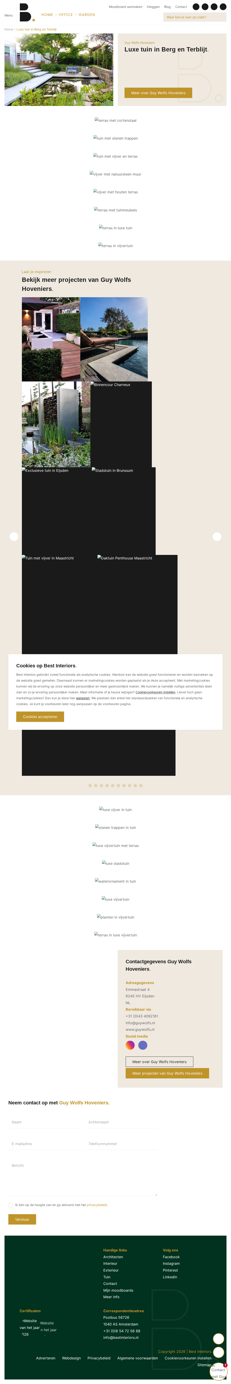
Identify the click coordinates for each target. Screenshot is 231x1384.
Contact (181, 7)
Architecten (113, 1257)
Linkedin (170, 1277)
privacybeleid (97, 1205)
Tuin (106, 1277)
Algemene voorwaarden (137, 1358)
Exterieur (111, 1270)
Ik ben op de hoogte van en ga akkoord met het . (61, 1205)
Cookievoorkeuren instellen (188, 1358)
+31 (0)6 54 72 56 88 (121, 1331)
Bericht (18, 1165)
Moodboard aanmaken (125, 7)
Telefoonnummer (102, 1144)
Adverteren (45, 1358)
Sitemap (204, 1365)
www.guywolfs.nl (140, 1029)
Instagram (171, 1263)
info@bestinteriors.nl (121, 1337)
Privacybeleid (99, 1358)
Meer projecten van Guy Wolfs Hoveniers (167, 1073)
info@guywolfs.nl (140, 1023)
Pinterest (170, 1270)
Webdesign (71, 1358)
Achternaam (98, 1122)
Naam (17, 1122)
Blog (167, 7)
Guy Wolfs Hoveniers (140, 42)
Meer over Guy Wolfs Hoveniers (158, 93)
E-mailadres (22, 1144)
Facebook (171, 1257)
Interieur (110, 1263)
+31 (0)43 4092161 (142, 1016)
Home (9, 29)
